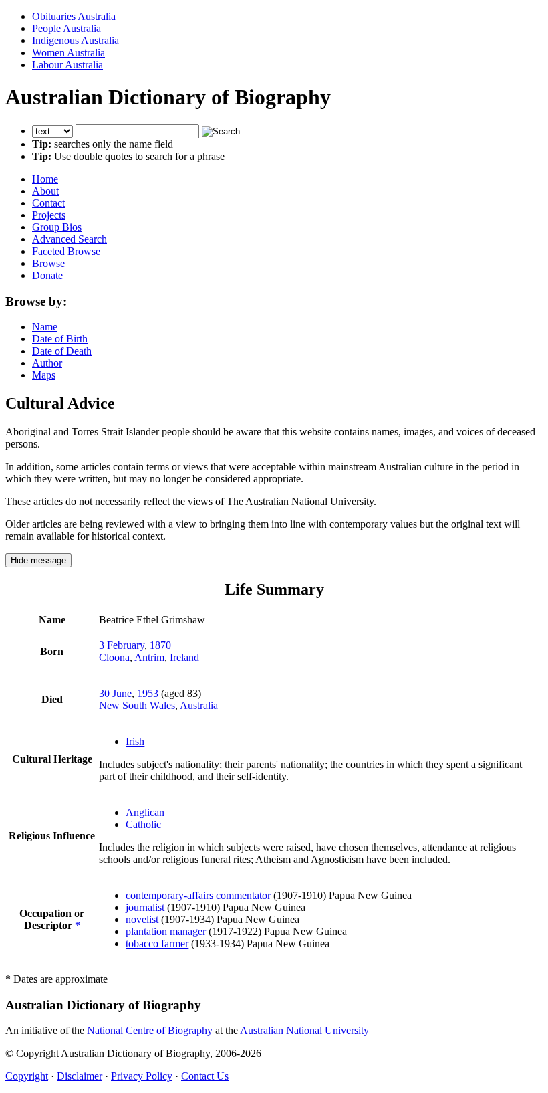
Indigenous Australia (75, 40)
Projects (48, 215)
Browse (48, 263)
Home (45, 179)
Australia (199, 705)
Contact (48, 203)
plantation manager (166, 931)
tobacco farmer (157, 943)
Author (47, 363)
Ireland (184, 657)
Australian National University (304, 1030)
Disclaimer (79, 1076)
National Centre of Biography (150, 1030)
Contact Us (205, 1076)
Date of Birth (60, 338)
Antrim (149, 657)
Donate (47, 275)
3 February (121, 645)
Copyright (26, 1076)
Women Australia (68, 52)
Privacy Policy (141, 1076)
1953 (147, 693)
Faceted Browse (66, 251)
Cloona (114, 657)
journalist (145, 907)
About (45, 191)
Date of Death (62, 351)
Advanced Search (69, 239)
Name (44, 326)
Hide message (38, 560)
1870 (160, 645)
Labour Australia (67, 64)
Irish (135, 741)
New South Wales (137, 705)
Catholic (143, 824)
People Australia (66, 28)
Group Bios (57, 227)
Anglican (145, 812)
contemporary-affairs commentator (198, 895)
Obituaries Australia (74, 16)
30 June (115, 693)
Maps (43, 375)
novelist (142, 919)
